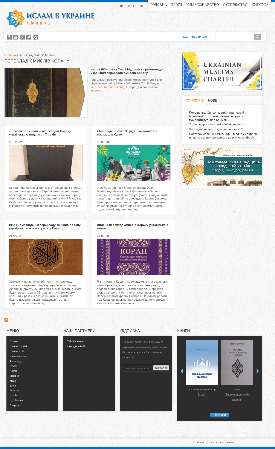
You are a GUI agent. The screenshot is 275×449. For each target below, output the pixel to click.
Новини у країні (18, 346)
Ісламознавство (202, 4)
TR (141, 6)
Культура (260, 4)
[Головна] (50, 18)
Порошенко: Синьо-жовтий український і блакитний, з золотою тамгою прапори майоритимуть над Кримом (217, 116)
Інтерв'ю (14, 375)
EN (134, 6)
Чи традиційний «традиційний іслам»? (216, 129)
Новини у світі (17, 351)
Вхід (185, 36)
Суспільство (235, 4)
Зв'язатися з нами (221, 442)
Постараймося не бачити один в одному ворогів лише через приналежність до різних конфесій (223, 135)
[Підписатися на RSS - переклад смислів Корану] (6, 320)
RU (128, 6)
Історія (13, 395)
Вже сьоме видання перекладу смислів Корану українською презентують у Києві (45, 226)
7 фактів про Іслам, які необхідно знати (216, 124)
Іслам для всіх (74, 346)
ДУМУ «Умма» (75, 341)
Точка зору (15, 361)
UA (121, 6)
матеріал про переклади (108, 87)
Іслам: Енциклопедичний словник (237, 394)
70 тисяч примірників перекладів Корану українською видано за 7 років (40, 132)
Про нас (199, 442)
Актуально (15, 405)
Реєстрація (198, 36)
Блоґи (176, 4)
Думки (13, 365)
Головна (158, 4)
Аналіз (13, 370)
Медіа (13, 380)
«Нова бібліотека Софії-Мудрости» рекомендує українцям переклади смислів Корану (127, 71)
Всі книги (220, 415)
